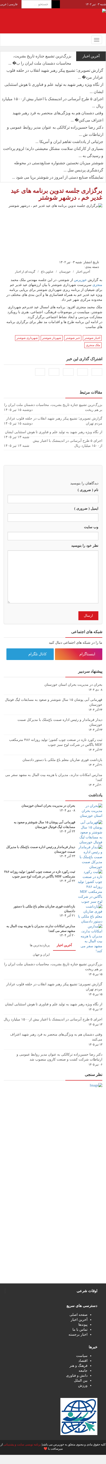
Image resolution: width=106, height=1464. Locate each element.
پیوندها (83, 1324)
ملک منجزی (93, 345)
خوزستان (65, 271)
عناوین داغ (47, 271)
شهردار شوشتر (51, 338)
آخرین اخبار (83, 271)
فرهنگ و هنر (79, 1366)
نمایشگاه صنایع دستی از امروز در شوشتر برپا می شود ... (57, 177)
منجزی (97, 285)
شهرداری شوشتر (27, 338)
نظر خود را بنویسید (84, 545)
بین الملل (81, 1380)
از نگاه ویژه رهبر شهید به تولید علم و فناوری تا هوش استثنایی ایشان (53, 1004)
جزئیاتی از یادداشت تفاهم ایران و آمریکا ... (69, 142)
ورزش (83, 1385)
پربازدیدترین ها (40, 945)
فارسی (13, 4)
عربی (3, 4)
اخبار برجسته (78, 1334)
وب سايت (91, 527)
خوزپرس (80, 280)
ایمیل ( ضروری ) (86, 508)
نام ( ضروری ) (88, 490)
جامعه (83, 1370)
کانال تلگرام (38, 654)
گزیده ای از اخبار (25, 271)
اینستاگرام (87, 654)
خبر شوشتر (73, 338)
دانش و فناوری (77, 1375)
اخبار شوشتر (92, 338)
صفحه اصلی (79, 1315)
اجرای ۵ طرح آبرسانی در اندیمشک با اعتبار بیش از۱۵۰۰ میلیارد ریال (53, 1019)
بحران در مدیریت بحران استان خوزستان (73, 684)
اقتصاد (83, 1361)
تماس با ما (80, 1329)
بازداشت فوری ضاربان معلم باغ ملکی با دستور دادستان (62, 760)
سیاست (82, 1356)
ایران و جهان (41, 954)
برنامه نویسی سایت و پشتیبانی (22, 1444)
